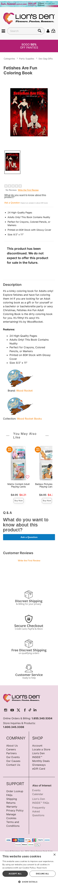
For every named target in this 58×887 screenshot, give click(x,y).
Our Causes (13, 761)
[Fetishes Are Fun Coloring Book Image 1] (29, 112)
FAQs (9, 795)
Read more (42, 867)
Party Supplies (26, 58)
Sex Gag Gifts (46, 58)
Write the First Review (28, 190)
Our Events (13, 757)
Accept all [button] (15, 873)
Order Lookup (14, 791)
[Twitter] (18, 710)
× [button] (54, 855)
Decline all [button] (42, 873)
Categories (9, 58)
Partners (11, 753)
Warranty (11, 806)
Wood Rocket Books (29, 418)
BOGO (29, 46)
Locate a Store (41, 749)
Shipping (11, 798)
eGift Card (38, 768)
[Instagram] (5, 710)
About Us (12, 745)
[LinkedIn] (35, 710)
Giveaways (39, 764)
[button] (3, 30)
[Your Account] (48, 31)
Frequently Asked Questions (38, 811)
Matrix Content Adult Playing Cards (18, 485)
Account (37, 745)
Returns (10, 802)
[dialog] (29, 869)
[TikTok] (30, 710)
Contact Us (13, 764)
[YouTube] (12, 710)
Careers (11, 749)
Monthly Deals (41, 761)
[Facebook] (25, 710)
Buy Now (19, 500)
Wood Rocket (24, 390)
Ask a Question (12, 202)
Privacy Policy (15, 810)
